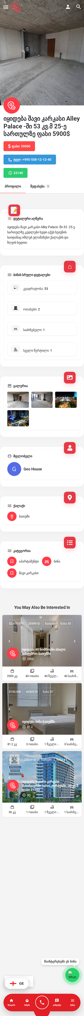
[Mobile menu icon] (5, 7)
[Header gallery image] (42, 52)
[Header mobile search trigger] (79, 7)
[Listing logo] (12, 105)
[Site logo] (16, 7)
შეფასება (39, 186)
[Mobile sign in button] (68, 7)
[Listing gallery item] (18, 400)
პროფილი (13, 186)
